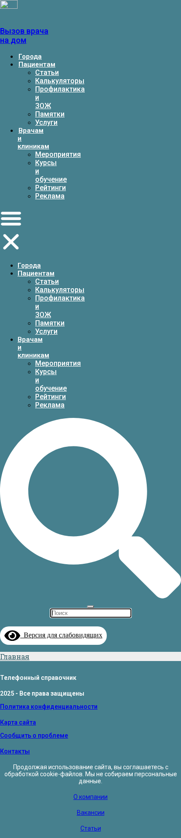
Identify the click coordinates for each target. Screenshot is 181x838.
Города (30, 56)
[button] (11, 231)
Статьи (47, 72)
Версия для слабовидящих (61, 635)
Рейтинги (50, 188)
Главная (14, 656)
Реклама (50, 196)
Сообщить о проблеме (34, 735)
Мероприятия (58, 154)
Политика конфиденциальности (49, 706)
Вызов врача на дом (24, 35)
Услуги (46, 122)
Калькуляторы (59, 81)
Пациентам (36, 64)
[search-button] (90, 595)
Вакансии (91, 812)
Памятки (50, 114)
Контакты (15, 751)
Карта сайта (18, 722)
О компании (90, 796)
